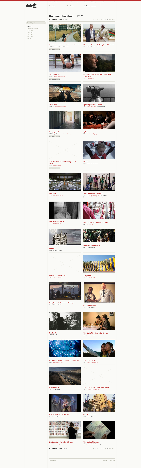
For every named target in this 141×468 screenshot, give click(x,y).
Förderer (86, 2)
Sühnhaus (52, 248)
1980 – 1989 (30, 32)
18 (112, 19)
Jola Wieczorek (57, 223)
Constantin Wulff (91, 106)
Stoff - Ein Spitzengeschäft (93, 193)
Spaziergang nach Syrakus (92, 105)
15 (107, 19)
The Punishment (89, 415)
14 (105, 19)
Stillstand (52, 193)
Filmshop (93, 2)
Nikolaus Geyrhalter (58, 195)
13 (103, 19)
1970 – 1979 (30, 30)
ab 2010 (29, 38)
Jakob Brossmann (57, 277)
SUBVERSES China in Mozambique (95, 222)
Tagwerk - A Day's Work (57, 275)
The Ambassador (89, 306)
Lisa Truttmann (91, 277)
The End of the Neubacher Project (95, 333)
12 (101, 19)
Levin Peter (63, 106)
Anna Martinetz (57, 165)
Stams (85, 162)
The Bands (53, 333)
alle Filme (29, 26)
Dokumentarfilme (90, 6)
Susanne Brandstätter (92, 362)
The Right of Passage (91, 442)
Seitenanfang (52, 460)
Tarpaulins (87, 275)
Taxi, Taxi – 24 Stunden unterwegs (61, 303)
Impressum (112, 460)
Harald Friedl (90, 78)
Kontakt (56, 2)
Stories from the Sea (56, 221)
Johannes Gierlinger (58, 362)
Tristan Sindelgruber (68, 134)
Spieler (86, 132)
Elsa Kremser (56, 106)
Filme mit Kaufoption (32, 28)
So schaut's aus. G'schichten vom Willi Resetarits (97, 76)
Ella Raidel (90, 224)
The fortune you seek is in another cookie (64, 360)
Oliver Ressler (91, 444)
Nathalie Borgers (57, 444)
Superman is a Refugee (91, 245)
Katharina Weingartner (59, 76)
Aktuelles (52, 6)
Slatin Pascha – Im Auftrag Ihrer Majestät (98, 45)
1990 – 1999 (30, 34)
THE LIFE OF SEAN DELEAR (59, 415)
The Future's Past (89, 360)
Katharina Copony (92, 134)
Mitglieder (70, 6)
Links (103, 2)
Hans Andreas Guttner (93, 389)
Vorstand (69, 2)
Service (76, 2)
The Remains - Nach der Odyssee (61, 442)
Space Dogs (53, 105)
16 (109, 19)
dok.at (50, 2)
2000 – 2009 (30, 36)
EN (114, 2)
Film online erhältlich (54, 49)
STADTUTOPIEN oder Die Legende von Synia (63, 163)
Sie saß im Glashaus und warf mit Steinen (64, 45)
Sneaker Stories (54, 75)
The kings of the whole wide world (96, 387)
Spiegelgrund (54, 132)
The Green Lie (54, 387)
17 (111, 19)
